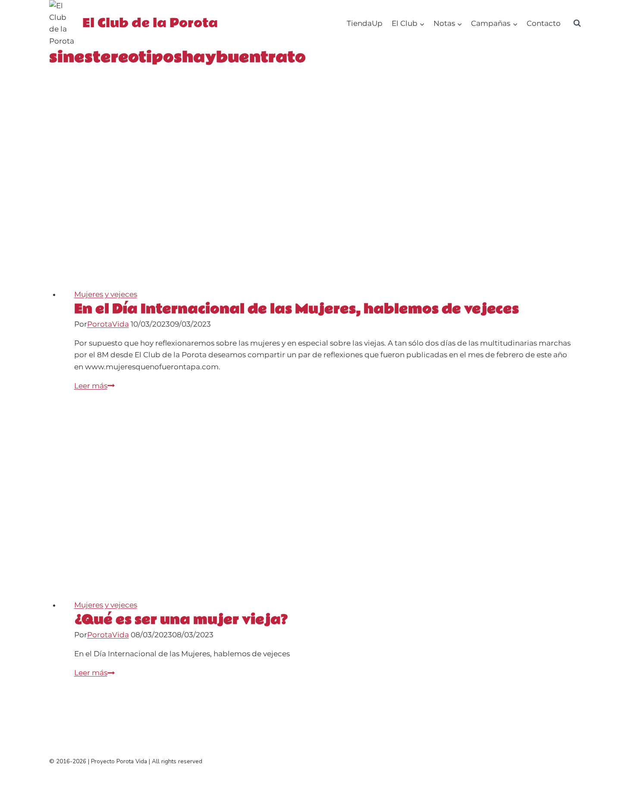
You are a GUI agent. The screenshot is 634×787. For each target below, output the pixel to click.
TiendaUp (365, 23)
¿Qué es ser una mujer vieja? (181, 620)
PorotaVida (108, 324)
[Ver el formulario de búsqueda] (577, 23)
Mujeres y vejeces (105, 294)
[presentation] (322, 188)
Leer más (94, 385)
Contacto (544, 23)
